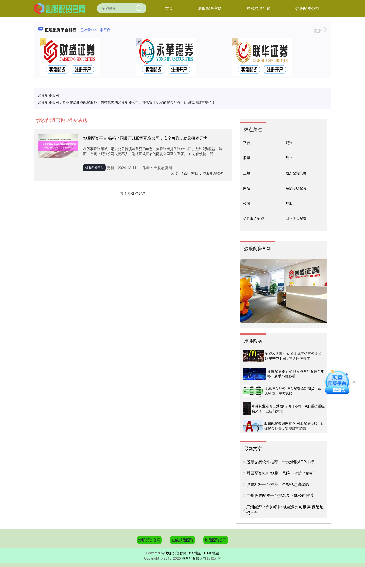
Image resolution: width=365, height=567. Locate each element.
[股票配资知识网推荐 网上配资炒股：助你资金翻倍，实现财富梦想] (253, 426)
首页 (169, 8)
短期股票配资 (253, 218)
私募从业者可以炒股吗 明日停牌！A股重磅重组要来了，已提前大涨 (288, 408)
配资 (289, 142)
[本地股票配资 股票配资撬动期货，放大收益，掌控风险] (253, 391)
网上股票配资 (296, 218)
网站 (246, 188)
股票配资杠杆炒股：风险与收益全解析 (280, 473)
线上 (289, 157)
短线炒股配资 (296, 188)
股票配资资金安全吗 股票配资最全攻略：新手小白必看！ (295, 373)
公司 (246, 203)
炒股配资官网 (210, 8)
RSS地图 (194, 552)
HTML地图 (210, 552)
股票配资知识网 (194, 558)
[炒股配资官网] (60, 7)
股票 (246, 157)
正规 (246, 172)
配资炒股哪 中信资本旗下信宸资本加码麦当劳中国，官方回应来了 (293, 356)
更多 (318, 30)
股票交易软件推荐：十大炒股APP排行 (280, 462)
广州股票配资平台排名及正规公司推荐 (280, 495)
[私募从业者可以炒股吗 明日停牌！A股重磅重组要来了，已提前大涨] (247, 408)
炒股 (289, 203)
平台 (246, 142)
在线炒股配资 (258, 8)
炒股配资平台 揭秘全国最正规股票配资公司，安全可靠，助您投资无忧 (145, 138)
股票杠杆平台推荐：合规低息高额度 (278, 484)
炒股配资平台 (94, 167)
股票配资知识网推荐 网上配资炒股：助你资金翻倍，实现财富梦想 (294, 426)
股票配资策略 (296, 172)
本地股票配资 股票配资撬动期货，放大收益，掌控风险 (293, 391)
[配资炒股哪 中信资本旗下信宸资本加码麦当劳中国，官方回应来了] (253, 356)
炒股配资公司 (307, 8)
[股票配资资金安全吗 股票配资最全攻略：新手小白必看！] (254, 374)
